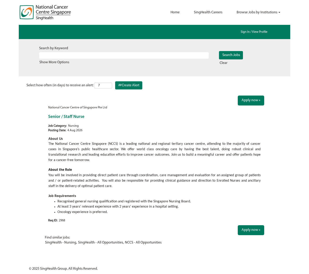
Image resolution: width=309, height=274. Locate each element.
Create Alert (130, 85)
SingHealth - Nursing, (61, 242)
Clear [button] (223, 63)
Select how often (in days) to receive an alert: (59, 85)
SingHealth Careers (208, 12)
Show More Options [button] (54, 62)
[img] (53, 12)
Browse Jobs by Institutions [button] (257, 12)
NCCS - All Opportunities (143, 242)
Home (175, 12)
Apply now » (251, 100)
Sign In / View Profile (254, 32)
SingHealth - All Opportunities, (101, 242)
